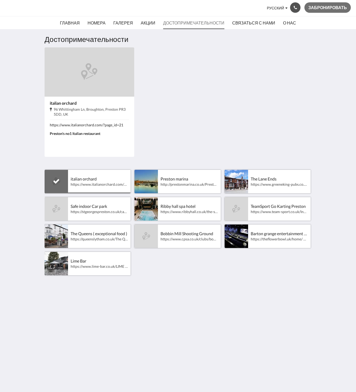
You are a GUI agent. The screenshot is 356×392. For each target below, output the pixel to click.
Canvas (304, 342)
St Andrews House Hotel (46, 8)
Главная (143, 303)
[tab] (155, 294)
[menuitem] (70, 22)
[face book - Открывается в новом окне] (292, 306)
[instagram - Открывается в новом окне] (306, 306)
